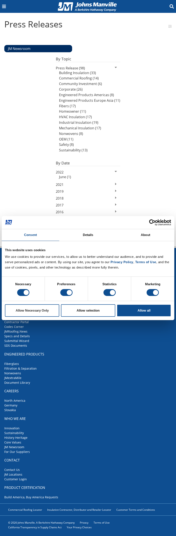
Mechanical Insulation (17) (80, 128)
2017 (60, 205)
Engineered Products (24, 354)
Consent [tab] (30, 235)
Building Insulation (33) (77, 72)
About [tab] (145, 235)
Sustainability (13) (73, 150)
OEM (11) (66, 139)
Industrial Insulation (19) (78, 122)
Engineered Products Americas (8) (86, 95)
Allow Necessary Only (32, 310)
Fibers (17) (67, 106)
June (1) (65, 177)
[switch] (66, 292)
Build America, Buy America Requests (31, 497)
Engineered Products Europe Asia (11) (89, 100)
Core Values (12, 442)
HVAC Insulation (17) (75, 117)
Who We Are (15, 418)
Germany (10, 405)
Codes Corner (14, 327)
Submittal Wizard (16, 341)
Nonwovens (12, 373)
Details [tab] (88, 235)
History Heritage (15, 438)
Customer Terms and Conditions (135, 510)
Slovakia (10, 410)
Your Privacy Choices (79, 527)
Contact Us (12, 470)
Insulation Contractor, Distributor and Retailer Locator (79, 510)
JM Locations (13, 474)
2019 (60, 191)
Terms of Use (102, 522)
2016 (60, 212)
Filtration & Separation (20, 368)
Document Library (17, 383)
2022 (60, 172)
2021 (60, 184)
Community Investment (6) (80, 83)
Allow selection (88, 310)
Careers (11, 391)
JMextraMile (12, 378)
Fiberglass (11, 364)
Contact (12, 460)
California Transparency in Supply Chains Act (35, 527)
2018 (60, 198)
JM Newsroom (14, 447)
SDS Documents (15, 345)
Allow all (144, 310)
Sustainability (14, 433)
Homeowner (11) (72, 111)
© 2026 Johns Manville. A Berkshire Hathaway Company (41, 522)
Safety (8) (66, 144)
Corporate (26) (71, 89)
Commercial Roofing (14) (79, 78)
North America (14, 401)
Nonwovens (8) (71, 133)
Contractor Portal (16, 322)
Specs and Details (17, 336)
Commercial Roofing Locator (25, 510)
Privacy (84, 522)
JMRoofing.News (15, 331)
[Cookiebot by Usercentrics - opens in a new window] (152, 222)
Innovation (12, 428)
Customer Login (15, 479)
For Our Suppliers (17, 452)
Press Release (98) (70, 68)
